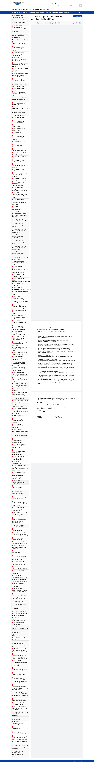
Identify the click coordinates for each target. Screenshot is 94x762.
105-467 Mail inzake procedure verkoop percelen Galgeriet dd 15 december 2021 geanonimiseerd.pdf (19, 368)
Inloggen (79, 761)
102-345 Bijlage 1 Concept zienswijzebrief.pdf (19, 462)
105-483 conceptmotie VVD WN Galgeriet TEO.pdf (19, 153)
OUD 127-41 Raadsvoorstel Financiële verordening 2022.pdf (19, 576)
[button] (80, 5)
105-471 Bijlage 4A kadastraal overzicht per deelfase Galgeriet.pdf (20, 293)
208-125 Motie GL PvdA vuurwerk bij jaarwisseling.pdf (19, 733)
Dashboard (14, 9)
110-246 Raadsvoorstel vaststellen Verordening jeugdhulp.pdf (18, 415)
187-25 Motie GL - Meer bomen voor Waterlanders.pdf (19, 700)
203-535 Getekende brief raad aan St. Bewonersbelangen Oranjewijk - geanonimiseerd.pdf (20, 650)
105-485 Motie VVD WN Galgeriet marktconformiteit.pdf (19, 133)
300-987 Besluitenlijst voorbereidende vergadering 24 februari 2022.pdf (19, 59)
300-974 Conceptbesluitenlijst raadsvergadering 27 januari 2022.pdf (20, 65)
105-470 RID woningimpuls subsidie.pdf (19, 389)
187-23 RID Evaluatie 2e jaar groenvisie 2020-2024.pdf (20, 703)
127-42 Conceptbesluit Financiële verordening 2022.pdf (19, 542)
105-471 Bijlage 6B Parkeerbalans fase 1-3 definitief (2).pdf (19, 317)
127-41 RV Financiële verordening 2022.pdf (18, 539)
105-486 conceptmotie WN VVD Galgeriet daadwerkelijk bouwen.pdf (19, 166)
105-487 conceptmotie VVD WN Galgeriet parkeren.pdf (19, 170)
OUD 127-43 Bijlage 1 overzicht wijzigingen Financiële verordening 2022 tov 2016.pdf (19, 590)
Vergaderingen (21, 9)
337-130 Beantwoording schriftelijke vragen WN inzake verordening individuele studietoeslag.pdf (19, 520)
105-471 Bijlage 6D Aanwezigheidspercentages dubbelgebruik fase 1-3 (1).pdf (19, 328)
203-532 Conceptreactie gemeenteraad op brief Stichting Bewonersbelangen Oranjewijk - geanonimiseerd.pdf (19, 680)
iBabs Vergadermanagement (68, 761)
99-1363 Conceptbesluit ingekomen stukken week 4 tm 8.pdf (19, 94)
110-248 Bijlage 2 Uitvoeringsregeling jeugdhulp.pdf (20, 430)
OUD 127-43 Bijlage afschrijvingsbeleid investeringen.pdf (18, 585)
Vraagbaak (42, 9)
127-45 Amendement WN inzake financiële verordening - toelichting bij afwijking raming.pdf (20, 534)
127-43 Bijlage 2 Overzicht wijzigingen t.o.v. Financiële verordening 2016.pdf (19, 558)
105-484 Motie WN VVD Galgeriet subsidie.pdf (18, 125)
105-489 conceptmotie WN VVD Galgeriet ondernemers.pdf (19, 179)
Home (20, 12)
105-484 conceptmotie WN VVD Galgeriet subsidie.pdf (19, 157)
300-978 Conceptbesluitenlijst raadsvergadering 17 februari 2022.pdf (20, 70)
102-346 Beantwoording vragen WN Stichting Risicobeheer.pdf (18, 487)
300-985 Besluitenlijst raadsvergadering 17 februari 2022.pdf (18, 49)
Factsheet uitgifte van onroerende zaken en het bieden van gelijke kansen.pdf (19, 379)
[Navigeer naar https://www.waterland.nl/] (18, 5)
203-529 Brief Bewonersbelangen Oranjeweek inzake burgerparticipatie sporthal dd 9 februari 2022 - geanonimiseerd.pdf (19, 664)
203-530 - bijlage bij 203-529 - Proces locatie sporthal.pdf (20, 670)
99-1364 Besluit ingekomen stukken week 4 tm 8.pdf (19, 89)
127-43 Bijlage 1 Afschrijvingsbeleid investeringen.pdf (17, 552)
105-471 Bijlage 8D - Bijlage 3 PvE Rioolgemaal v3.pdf (20, 353)
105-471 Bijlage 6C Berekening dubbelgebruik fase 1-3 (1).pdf (20, 322)
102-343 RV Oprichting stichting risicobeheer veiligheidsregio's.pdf (18, 453)
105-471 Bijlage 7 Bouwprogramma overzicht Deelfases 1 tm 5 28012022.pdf (19, 333)
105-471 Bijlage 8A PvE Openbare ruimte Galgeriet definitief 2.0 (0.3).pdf (18, 338)
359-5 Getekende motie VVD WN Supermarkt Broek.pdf (19, 614)
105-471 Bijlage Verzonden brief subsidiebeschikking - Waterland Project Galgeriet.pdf (19, 394)
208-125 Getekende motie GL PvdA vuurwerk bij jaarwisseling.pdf (20, 729)
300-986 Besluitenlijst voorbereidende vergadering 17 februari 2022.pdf (19, 54)
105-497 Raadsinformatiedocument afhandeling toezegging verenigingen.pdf (18, 209)
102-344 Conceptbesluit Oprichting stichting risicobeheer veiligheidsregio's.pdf (19, 458)
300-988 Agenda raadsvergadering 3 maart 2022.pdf (20, 28)
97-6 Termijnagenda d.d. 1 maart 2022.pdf (19, 104)
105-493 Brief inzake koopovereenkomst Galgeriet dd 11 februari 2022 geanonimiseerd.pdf (20, 374)
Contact (48, 9)
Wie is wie (35, 9)
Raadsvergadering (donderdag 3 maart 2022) (36, 12)
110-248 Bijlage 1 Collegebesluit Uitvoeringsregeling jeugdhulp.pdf (20, 426)
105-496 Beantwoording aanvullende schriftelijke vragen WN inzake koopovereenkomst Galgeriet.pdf (19, 195)
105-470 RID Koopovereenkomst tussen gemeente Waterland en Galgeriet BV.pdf (19, 262)
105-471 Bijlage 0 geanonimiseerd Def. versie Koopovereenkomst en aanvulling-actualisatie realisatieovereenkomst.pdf (20, 269)
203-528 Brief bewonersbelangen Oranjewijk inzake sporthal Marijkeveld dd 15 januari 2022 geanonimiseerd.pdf (19, 656)
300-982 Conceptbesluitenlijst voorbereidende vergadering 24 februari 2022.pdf (20, 80)
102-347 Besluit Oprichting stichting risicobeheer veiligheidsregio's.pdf (19, 441)
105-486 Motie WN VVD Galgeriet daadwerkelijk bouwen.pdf (18, 138)
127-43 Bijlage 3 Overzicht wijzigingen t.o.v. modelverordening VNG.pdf (19, 563)
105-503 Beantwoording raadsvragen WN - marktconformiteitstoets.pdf (18, 184)
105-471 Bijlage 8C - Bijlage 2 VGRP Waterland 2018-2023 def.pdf (20, 349)
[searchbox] (65, 5)
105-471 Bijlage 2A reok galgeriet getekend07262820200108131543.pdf (20, 280)
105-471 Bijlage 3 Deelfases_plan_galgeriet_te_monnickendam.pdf (20, 288)
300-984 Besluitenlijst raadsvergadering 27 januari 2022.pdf (18, 43)
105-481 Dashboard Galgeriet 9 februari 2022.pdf (20, 401)
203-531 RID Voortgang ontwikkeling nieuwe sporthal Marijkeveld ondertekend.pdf (18, 674)
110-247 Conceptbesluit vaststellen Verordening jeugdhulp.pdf (18, 421)
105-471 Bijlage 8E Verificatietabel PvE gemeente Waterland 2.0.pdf (19, 358)
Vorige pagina (78, 16)
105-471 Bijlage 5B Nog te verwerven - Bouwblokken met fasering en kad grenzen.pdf (19, 307)
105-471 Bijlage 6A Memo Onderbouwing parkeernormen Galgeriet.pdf (19, 312)
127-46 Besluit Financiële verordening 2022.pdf (19, 530)
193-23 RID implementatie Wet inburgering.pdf (19, 638)
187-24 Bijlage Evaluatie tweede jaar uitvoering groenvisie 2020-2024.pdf (19, 708)
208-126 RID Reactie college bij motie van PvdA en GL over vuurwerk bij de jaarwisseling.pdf (20, 738)
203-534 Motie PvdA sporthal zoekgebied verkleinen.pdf (19, 742)
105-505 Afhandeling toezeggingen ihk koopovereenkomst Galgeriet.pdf (19, 189)
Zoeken (53, 3)
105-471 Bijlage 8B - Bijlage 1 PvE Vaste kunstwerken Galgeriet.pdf (20, 344)
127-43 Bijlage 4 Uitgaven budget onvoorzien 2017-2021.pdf (19, 567)
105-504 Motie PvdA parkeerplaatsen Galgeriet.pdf (19, 118)
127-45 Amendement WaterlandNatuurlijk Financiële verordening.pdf (19, 547)
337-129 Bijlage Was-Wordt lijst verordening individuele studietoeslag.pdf (19, 514)
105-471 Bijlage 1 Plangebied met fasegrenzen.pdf (20, 275)
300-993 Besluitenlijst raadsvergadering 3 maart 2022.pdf (20, 16)
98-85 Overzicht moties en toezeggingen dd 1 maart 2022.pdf (20, 107)
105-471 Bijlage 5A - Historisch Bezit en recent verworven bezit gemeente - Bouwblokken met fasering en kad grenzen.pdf (20, 299)
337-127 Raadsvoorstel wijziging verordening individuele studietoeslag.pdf (19, 504)
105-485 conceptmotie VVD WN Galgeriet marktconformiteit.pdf (20, 161)
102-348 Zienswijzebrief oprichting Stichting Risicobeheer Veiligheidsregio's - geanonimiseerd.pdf (19, 447)
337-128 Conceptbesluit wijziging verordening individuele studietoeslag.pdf (19, 509)
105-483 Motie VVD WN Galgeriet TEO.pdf (18, 129)
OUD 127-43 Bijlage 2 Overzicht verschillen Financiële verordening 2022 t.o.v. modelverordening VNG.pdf (19, 596)
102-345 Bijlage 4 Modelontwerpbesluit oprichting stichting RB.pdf (19, 482)
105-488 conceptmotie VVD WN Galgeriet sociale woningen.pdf (19, 175)
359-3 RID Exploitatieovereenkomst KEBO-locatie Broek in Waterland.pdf (19, 619)
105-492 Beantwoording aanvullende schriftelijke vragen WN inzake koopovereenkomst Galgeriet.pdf (19, 202)
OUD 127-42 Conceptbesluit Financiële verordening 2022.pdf (19, 580)
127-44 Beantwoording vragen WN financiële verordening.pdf (18, 572)
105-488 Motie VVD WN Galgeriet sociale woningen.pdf (19, 146)
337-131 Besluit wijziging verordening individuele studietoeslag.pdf (19, 498)
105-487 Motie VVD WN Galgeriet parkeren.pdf (18, 142)
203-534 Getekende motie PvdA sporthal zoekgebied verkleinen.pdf (19, 723)
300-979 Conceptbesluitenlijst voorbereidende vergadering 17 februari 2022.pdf (20, 75)
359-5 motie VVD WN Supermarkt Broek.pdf (18, 623)
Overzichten (28, 9)
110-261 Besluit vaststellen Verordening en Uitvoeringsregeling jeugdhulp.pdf (20, 410)
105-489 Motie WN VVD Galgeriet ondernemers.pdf (18, 122)
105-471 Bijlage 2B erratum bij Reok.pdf (19, 284)
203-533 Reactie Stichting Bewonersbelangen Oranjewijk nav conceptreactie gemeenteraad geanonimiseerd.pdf (20, 687)
